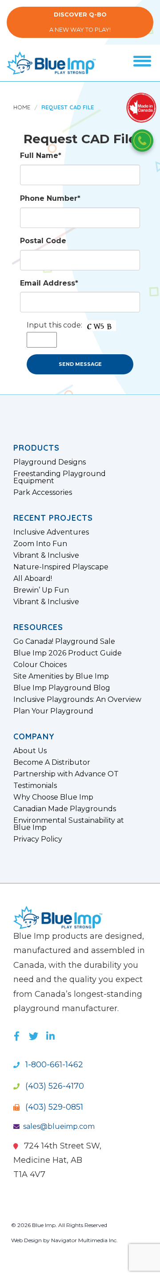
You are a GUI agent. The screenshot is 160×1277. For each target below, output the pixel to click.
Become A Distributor (51, 762)
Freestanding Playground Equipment (59, 477)
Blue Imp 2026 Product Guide (67, 653)
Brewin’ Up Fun (41, 590)
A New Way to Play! (80, 22)
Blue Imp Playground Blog (61, 688)
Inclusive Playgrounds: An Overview (77, 699)
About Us (30, 751)
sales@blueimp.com (59, 1126)
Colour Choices (40, 664)
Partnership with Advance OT (66, 774)
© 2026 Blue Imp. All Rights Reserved (59, 1225)
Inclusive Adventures (51, 532)
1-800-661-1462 (53, 1065)
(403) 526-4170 (53, 1086)
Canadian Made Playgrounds (64, 809)
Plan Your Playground (53, 711)
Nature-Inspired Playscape (60, 567)
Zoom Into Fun (40, 543)
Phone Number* (50, 198)
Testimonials (35, 785)
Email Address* (49, 283)
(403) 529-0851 (53, 1107)
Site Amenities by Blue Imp (61, 676)
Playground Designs (49, 462)
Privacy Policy (37, 839)
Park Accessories (42, 492)
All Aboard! (32, 578)
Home (21, 107)
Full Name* (40, 155)
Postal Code (43, 240)
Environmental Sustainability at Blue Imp (68, 824)
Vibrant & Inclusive (46, 555)
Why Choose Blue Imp (53, 797)
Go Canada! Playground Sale (64, 641)
